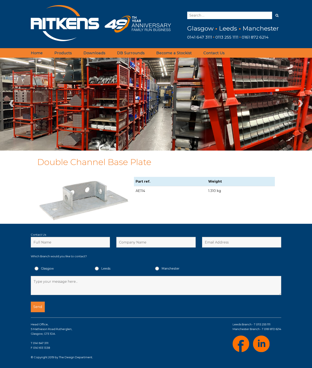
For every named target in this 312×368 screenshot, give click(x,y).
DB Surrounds (131, 53)
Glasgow (47, 268)
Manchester (170, 268)
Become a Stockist (174, 53)
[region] (156, 104)
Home (37, 53)
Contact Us (214, 53)
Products (63, 53)
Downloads (94, 53)
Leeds (105, 268)
